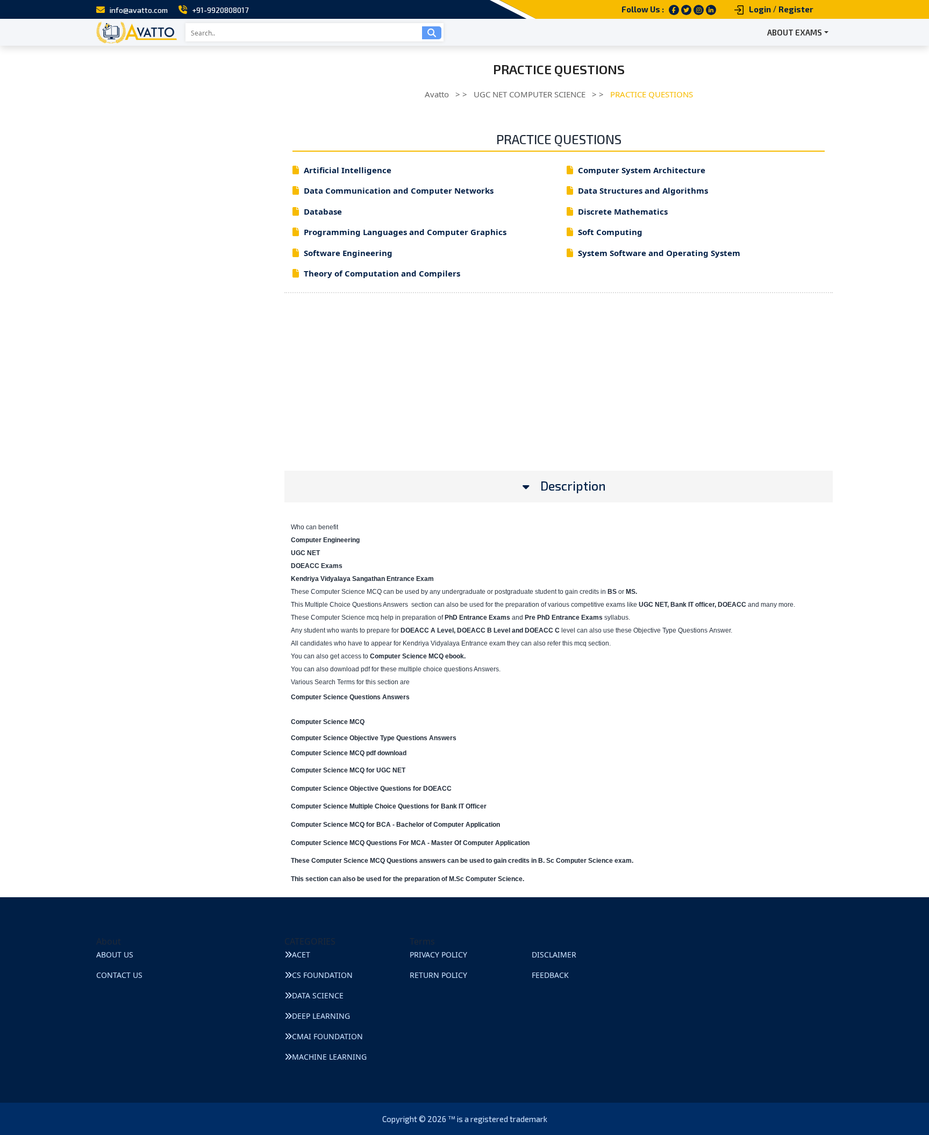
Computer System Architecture (641, 170)
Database (323, 211)
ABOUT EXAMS (794, 32)
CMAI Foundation (327, 1036)
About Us (114, 954)
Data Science (318, 995)
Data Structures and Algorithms (643, 190)
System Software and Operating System (659, 252)
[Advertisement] (558, 395)
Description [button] (573, 486)
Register (795, 9)
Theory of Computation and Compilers (382, 273)
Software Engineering (348, 252)
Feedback (550, 975)
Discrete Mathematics (623, 211)
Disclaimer (554, 954)
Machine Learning (329, 1057)
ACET (301, 954)
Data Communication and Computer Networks (399, 190)
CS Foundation (322, 975)
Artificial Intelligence (347, 170)
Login (760, 9)
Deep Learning (321, 1016)
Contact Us (119, 975)
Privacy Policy (438, 954)
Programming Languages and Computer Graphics (405, 231)
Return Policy (438, 975)
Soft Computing (610, 231)
